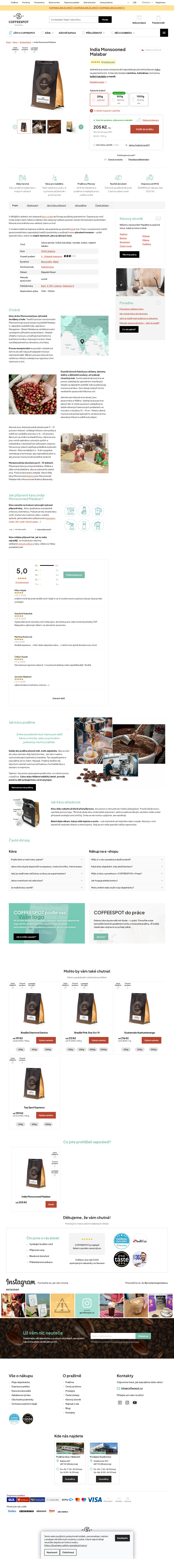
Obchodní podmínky (22, 1399)
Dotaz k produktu (115, 159)
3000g (103, 1049)
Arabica (30, 476)
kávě (72, 229)
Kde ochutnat (89, 2)
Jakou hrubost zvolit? (139, 145)
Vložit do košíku (145, 129)
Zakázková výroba (21, 1395)
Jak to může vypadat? (26, 937)
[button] (99, 99)
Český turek (126, 246)
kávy (157, 69)
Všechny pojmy (129, 254)
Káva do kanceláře (21, 1390)
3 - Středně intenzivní (51, 256)
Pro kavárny (39, 2)
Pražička (146, 244)
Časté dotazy (102, 205)
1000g (48, 1049)
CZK (135, 2)
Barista (123, 238)
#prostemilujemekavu (156, 1282)
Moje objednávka (21, 1382)
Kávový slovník (73, 1399)
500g (34, 1049)
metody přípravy (26, 543)
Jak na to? (101, 937)
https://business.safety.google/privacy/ (65, 1545)
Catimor (58, 285)
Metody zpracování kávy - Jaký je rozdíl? (139, 323)
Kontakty (70, 1412)
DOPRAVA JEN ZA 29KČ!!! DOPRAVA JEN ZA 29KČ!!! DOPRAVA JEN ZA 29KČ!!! (87, 7)
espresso (50, 518)
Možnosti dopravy (151, 120)
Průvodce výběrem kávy (138, 159)
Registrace (160, 2)
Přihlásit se (143, 1336)
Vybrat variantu (46, 1040)
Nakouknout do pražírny (22, 787)
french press (32, 521)
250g (20, 1049)
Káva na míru (54, 2)
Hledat (105, 19)
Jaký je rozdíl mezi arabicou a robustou (139, 318)
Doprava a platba (71, 2)
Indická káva (47, 266)
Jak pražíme (80, 205)
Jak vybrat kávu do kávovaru (134, 313)
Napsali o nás (72, 1403)
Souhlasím (122, 1538)
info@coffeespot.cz (132, 1388)
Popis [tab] (15, 205)
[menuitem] (22, 33)
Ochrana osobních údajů (24, 1403)
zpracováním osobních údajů (126, 1342)
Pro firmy (26, 2)
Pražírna (14, 2)
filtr (17, 521)
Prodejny (70, 1390)
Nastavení (52, 1552)
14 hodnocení (108, 62)
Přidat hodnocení (74, 575)
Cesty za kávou (106, 2)
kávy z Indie (47, 216)
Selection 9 (68, 285)
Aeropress (125, 242)
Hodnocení (32, 205)
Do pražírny (70, 1479)
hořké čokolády (98, 76)
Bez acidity (46, 261)
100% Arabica (48, 251)
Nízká (55, 261)
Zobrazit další (59, 698)
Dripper (146, 236)
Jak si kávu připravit (56, 205)
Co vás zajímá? (129, 329)
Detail (51, 1204)
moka (11, 521)
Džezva (145, 240)
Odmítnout (68, 1552)
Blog (67, 1408)
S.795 (50, 285)
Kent (43, 285)
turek (22, 521)
